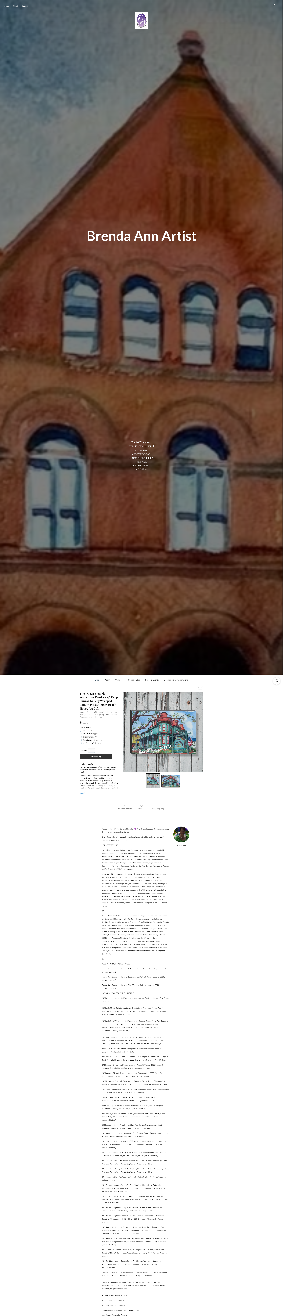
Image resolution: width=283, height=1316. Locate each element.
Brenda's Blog (134, 680)
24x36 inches (91, 743)
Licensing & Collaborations (176, 680)
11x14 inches (91, 734)
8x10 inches (87, 730)
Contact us (25, 5)
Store (6, 6)
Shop (97, 680)
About (15, 6)
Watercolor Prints (101, 712)
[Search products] (277, 681)
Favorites (141, 808)
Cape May (99, 717)
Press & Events (152, 680)
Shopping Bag (158, 808)
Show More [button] (84, 793)
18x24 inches (92, 740)
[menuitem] (198, 687)
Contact (118, 680)
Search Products (125, 808)
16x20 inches (91, 737)
